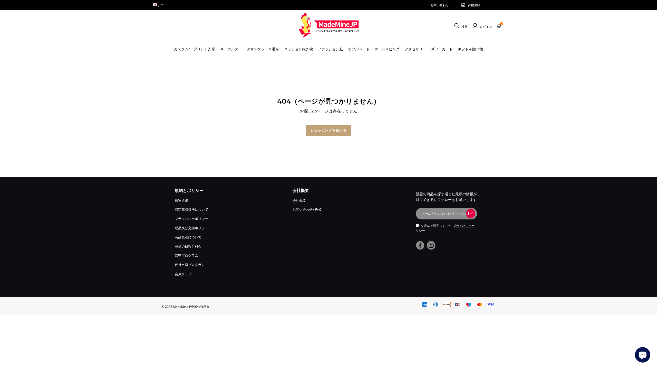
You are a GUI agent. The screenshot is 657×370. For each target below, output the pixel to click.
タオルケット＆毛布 (263, 49)
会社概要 (299, 200)
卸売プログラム (186, 255)
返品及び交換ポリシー (191, 228)
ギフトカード (442, 49)
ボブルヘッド (359, 49)
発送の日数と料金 (188, 246)
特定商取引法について (191, 209)
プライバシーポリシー (191, 218)
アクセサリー (415, 49)
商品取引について (188, 237)
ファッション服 (330, 49)
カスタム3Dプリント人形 (194, 49)
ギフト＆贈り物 (470, 49)
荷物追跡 (474, 5)
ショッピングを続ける (328, 130)
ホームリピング (387, 49)
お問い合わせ (439, 5)
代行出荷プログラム (190, 264)
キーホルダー (231, 49)
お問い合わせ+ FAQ (307, 209)
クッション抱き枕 (298, 49)
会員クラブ (183, 274)
